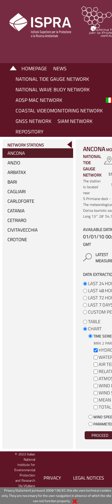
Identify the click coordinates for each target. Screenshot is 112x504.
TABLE (93, 321)
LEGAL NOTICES (88, 477)
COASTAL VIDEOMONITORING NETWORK (59, 110)
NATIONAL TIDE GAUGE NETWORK (52, 79)
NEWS (60, 68)
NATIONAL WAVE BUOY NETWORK (53, 89)
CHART (94, 328)
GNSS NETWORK (33, 121)
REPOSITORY (30, 131)
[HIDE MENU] (69, 144)
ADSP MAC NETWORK (39, 100)
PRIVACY (52, 477)
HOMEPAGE (34, 68)
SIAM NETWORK (75, 121)
